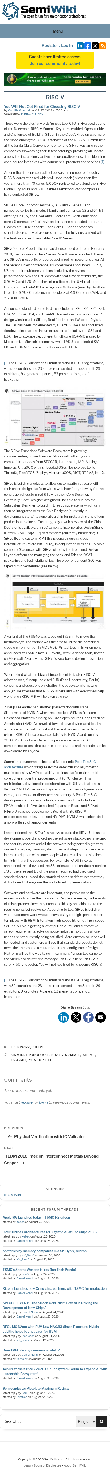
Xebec (20, 1222)
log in (43, 1102)
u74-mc (18, 1060)
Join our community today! (55, 63)
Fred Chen (28, 1336)
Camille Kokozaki (20, 110)
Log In (67, 45)
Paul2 (25, 1274)
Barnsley (22, 1359)
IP (21, 113)
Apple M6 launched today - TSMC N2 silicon (36, 1217)
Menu (58, 31)
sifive (89, 1055)
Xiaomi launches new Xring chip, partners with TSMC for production (55, 1289)
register (27, 1102)
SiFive (39, 113)
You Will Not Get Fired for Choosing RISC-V (42, 106)
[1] (102, 162)
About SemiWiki (75, 1465)
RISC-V (29, 113)
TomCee (21, 1397)
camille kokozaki (30, 1055)
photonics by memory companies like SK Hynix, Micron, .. (46, 1251)
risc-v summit (65, 1055)
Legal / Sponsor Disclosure (42, 1465)
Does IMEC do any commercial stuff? (31, 1350)
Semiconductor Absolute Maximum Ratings (36, 1389)
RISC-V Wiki (12, 1195)
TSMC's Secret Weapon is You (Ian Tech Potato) (39, 1270)
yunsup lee (41, 1060)
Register (50, 45)
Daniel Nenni (24, 1241)
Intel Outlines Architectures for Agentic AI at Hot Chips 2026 (50, 1232)
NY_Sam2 (28, 1255)
